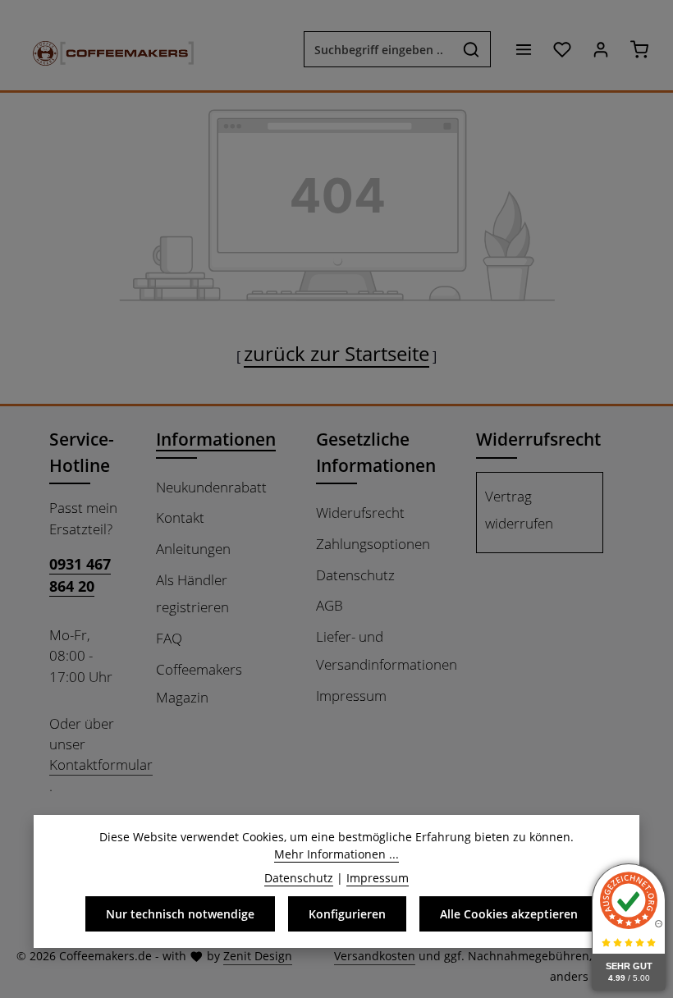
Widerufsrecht (360, 512)
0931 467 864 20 (80, 574)
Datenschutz (355, 574)
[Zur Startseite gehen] (105, 49)
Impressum (351, 695)
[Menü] (523, 49)
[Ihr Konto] (600, 49)
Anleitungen (193, 548)
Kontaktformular (101, 764)
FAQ (169, 638)
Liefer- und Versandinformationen (386, 650)
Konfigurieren (347, 914)
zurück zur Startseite (336, 353)
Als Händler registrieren (192, 593)
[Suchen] (471, 49)
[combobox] (378, 49)
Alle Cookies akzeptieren (509, 914)
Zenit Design (257, 956)
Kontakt (180, 517)
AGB (329, 605)
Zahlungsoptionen (373, 543)
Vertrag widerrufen (519, 510)
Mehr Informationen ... (336, 854)
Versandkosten (374, 956)
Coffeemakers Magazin (199, 683)
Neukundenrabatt (211, 487)
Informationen (216, 439)
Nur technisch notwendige (180, 914)
